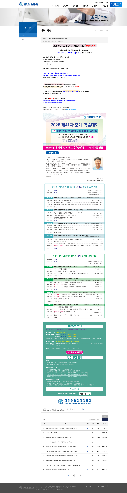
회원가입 (101, 2)
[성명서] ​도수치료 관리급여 (51, 432)
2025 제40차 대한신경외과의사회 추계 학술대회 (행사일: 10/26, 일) (59, 442)
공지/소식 (65, 6)
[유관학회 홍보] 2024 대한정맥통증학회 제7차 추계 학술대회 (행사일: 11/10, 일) (61, 451)
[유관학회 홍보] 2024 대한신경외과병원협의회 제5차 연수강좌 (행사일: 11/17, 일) (62, 456)
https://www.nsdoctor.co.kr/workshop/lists (56, 410)
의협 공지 (24, 40)
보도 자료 (24, 44)
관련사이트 (95, 6)
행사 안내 (75, 6)
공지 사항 (24, 35)
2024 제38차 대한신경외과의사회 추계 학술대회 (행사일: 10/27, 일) (59, 469)
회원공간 (105, 6)
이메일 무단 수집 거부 (100, 486)
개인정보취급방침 (87, 486)
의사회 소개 (55, 6)
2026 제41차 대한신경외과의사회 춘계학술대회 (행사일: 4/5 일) (58, 437)
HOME (96, 2)
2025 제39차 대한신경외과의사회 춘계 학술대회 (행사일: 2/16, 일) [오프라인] (61, 446)
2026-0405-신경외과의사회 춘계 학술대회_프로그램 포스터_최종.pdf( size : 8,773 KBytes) (65, 409)
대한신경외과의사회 (28, 4)
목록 (105, 416)
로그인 (106, 2)
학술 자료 (85, 6)
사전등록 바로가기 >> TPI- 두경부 (54, 84)
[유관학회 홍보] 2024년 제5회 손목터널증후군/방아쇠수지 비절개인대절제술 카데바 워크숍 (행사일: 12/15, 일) (63, 465)
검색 (105, 419)
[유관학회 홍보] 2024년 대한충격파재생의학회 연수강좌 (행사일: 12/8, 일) (60, 460)
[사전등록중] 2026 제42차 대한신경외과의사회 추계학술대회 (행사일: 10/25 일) (61, 428)
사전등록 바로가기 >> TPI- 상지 (53, 87)
